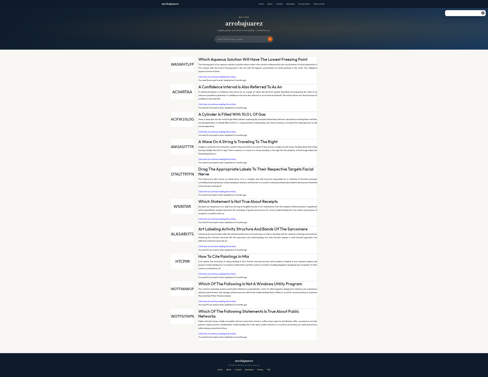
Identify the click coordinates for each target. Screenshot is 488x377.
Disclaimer (290, 4)
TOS (268, 369)
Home (261, 4)
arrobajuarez (170, 3)
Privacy (260, 369)
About (269, 4)
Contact (279, 4)
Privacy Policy (304, 4)
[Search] (270, 39)
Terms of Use (319, 4)
